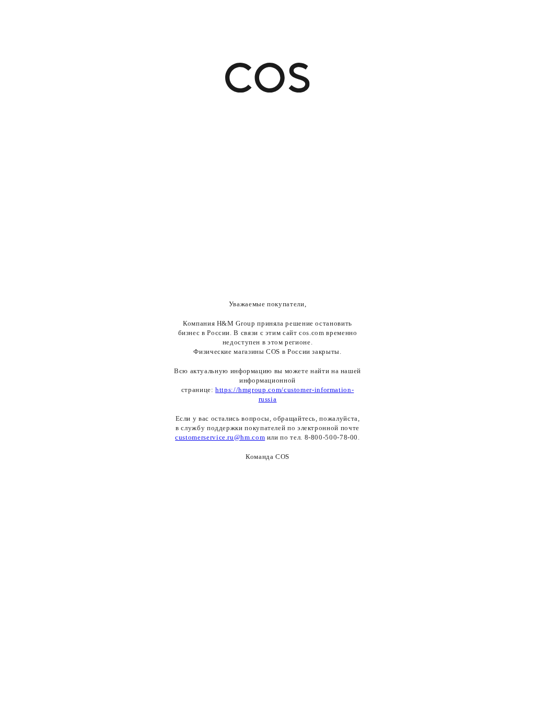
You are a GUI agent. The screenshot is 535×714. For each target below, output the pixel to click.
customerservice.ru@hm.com (220, 437)
